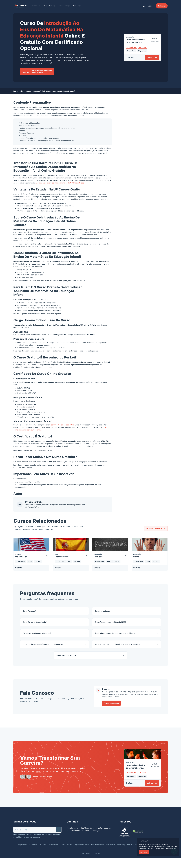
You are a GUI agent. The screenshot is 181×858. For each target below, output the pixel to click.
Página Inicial (18, 91)
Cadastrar (162, 6)
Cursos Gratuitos (49, 6)
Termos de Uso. (171, 848)
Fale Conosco (110, 844)
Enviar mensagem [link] (111, 703)
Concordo (143, 852)
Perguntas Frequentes (81, 844)
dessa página (95, 830)
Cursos (28, 91)
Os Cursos (42, 844)
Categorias (77, 6)
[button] (58, 829)
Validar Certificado (97, 844)
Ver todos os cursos (153, 528)
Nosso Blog (121, 844)
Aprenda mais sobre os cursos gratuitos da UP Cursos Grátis (60, 183)
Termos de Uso (34, 482)
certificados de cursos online (62, 425)
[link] (20, 6)
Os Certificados (53, 844)
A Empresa (33, 844)
